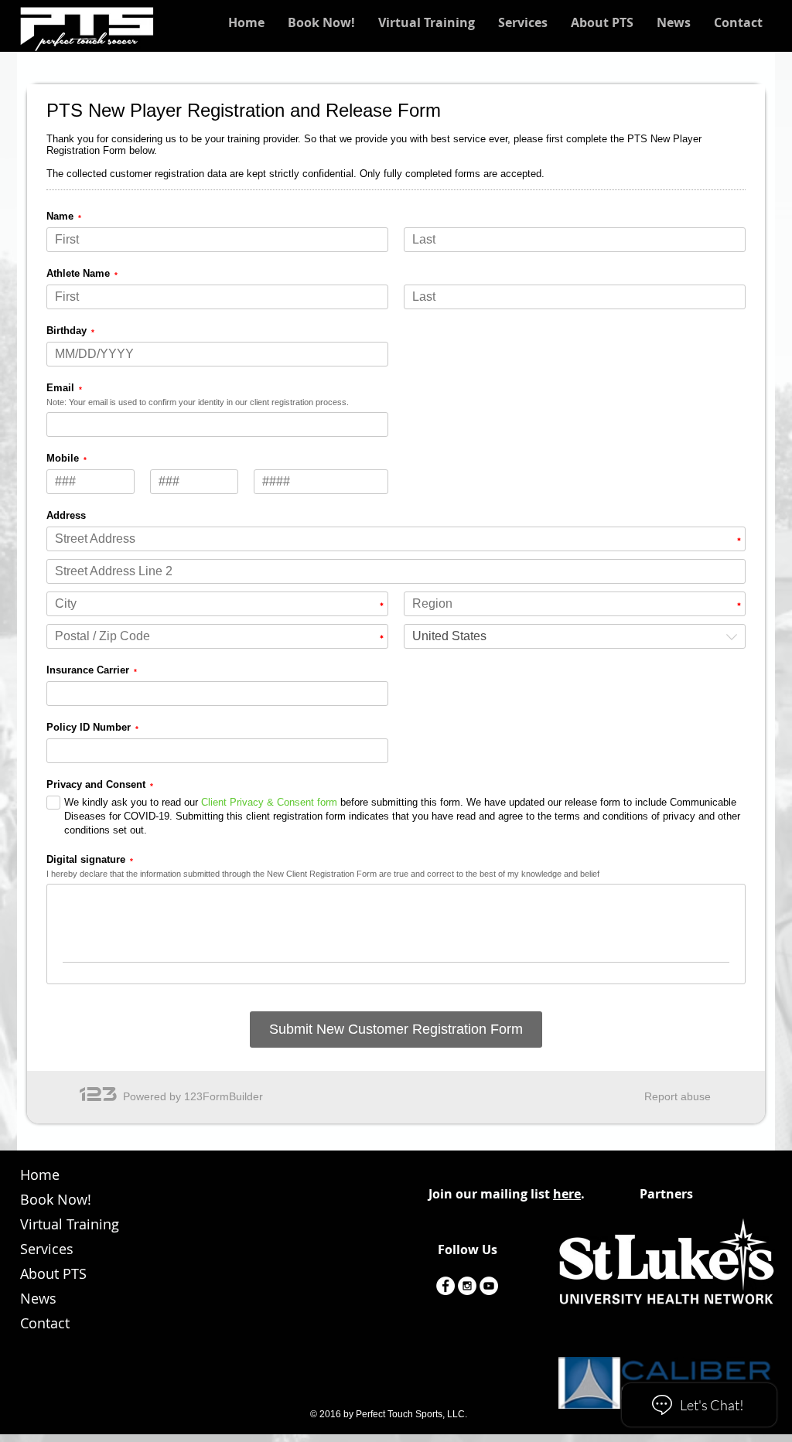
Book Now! (55, 1199)
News (38, 1298)
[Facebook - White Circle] (445, 1286)
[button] (426, 22)
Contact (45, 1323)
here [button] (567, 1193)
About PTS (53, 1273)
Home (40, 1174)
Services (46, 1248)
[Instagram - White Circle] (467, 1286)
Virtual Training (69, 1224)
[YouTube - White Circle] (489, 1286)
